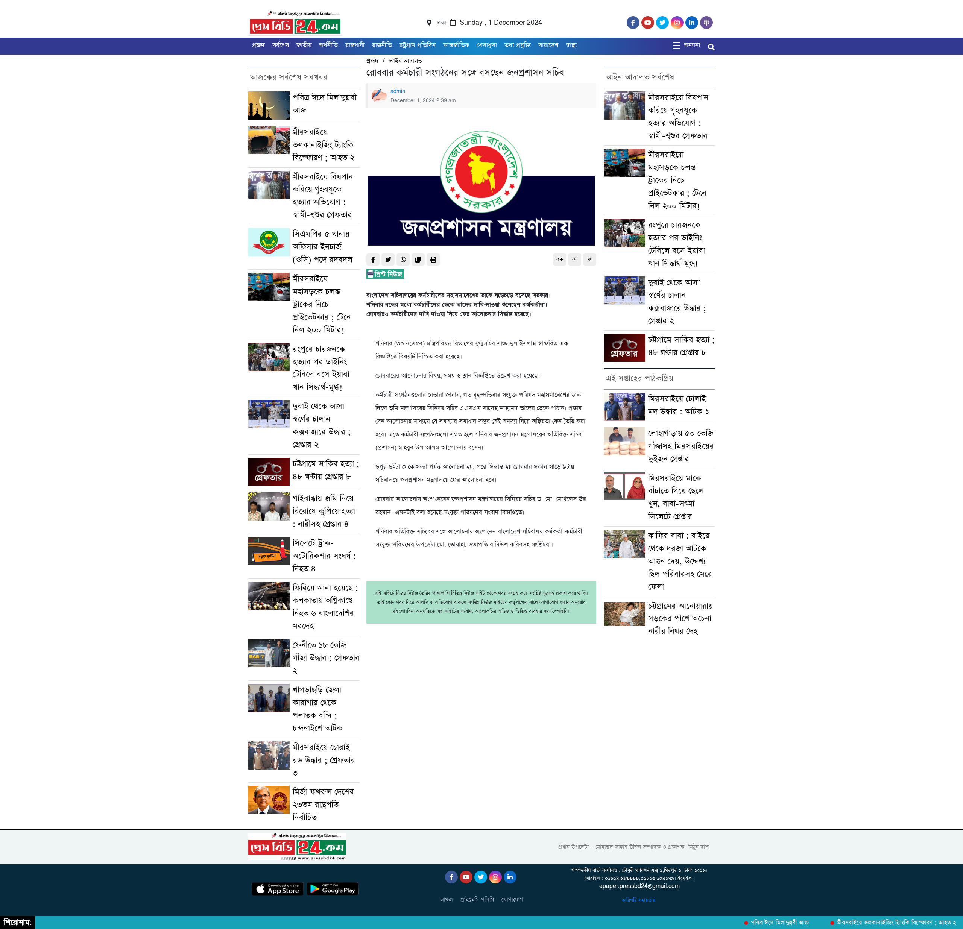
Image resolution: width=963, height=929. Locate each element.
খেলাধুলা (487, 45)
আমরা (446, 899)
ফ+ (559, 259)
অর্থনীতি (328, 45)
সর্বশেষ (280, 45)
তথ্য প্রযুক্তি (517, 45)
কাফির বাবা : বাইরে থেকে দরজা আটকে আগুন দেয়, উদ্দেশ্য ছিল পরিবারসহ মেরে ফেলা (680, 561)
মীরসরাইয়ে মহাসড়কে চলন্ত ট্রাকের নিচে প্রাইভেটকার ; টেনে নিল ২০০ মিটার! (322, 304)
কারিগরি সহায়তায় (639, 900)
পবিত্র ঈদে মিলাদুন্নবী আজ (766, 923)
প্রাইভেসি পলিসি (477, 899)
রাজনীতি (382, 45)
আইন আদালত (405, 61)
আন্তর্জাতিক (456, 45)
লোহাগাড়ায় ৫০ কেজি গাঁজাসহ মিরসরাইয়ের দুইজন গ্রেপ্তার (681, 446)
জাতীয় (303, 45)
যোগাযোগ (512, 899)
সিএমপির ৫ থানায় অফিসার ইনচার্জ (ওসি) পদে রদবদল (322, 247)
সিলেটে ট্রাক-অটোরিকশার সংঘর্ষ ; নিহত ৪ (324, 556)
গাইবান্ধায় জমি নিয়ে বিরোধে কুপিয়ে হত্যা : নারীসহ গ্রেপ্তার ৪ (324, 511)
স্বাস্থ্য (571, 45)
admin (397, 91)
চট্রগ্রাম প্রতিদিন (417, 45)
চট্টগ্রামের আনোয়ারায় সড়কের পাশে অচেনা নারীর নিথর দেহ (680, 619)
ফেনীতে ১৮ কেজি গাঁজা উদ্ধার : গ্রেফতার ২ (326, 658)
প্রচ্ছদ (258, 45)
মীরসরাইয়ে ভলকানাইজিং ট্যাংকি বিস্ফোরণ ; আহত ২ (323, 145)
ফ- (574, 259)
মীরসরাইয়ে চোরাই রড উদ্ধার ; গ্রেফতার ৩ (324, 760)
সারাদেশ (548, 45)
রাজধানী (355, 45)
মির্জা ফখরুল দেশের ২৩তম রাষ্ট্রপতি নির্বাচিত (323, 804)
